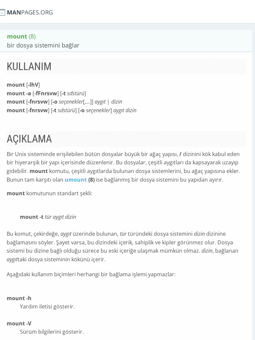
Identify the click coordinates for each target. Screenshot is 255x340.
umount (76, 179)
